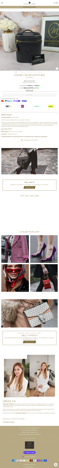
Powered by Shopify (29, 466)
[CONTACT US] (29, 170)
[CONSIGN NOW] (29, 322)
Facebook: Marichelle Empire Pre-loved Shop (29, 434)
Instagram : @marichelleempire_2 (29, 432)
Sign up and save (29, 438)
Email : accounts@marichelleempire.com (29, 428)
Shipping (24, 82)
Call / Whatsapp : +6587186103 (29, 430)
